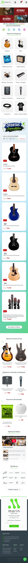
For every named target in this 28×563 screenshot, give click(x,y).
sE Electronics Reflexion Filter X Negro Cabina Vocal (7, 389)
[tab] (14, 451)
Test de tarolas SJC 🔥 (14, 458)
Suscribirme (14, 526)
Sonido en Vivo (21, 98)
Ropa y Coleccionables (21, 114)
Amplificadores (21, 66)
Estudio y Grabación (7, 98)
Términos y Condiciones (19, 558)
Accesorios (7, 114)
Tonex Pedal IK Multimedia (14, 454)
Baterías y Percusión (7, 82)
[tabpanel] (14, 441)
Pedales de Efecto (7, 66)
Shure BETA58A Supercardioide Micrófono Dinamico (20, 390)
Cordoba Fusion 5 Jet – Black (9, 166)
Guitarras (7, 51)
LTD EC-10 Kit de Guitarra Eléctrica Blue (11, 225)
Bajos (20, 51)
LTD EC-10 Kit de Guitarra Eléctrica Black (11, 255)
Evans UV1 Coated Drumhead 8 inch (21, 416)
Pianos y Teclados (21, 82)
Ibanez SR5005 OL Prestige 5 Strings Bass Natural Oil (21, 363)
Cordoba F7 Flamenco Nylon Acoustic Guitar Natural (13, 195)
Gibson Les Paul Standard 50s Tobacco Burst (7, 363)
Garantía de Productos (17, 559)
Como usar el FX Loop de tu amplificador (15, 450)
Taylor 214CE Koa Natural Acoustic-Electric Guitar (13, 285)
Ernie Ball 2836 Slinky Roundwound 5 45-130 (7, 423)
